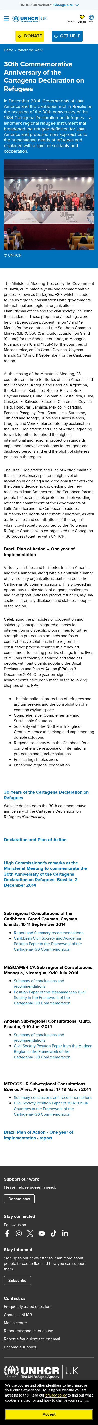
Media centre (15, 1323)
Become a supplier (20, 1347)
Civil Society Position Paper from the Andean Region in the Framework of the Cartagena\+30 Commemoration (53, 1051)
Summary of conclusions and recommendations (39, 983)
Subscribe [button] (17, 1280)
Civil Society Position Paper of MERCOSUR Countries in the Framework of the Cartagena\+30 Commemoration (51, 1108)
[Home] (29, 19)
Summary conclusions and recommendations (53, 1097)
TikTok (53, 1233)
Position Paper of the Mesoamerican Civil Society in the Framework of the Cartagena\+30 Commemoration (50, 997)
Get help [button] (70, 36)
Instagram (18, 1233)
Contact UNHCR (18, 1315)
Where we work (30, 49)
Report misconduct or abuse (28, 1331)
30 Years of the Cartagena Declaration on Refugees (46, 795)
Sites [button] (91, 21)
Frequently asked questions (28, 1307)
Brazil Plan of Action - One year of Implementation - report (38, 1135)
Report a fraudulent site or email (32, 1339)
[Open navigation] (6, 19)
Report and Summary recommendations (48, 933)
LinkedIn (65, 1233)
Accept (49, 1414)
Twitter (30, 1233)
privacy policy (56, 1395)
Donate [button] (82, 21)
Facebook (7, 1233)
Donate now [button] (19, 1199)
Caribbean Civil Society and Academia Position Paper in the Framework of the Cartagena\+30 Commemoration (48, 943)
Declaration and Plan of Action (35, 839)
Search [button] (71, 21)
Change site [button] (63, 4)
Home (8, 49)
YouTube (41, 1233)
